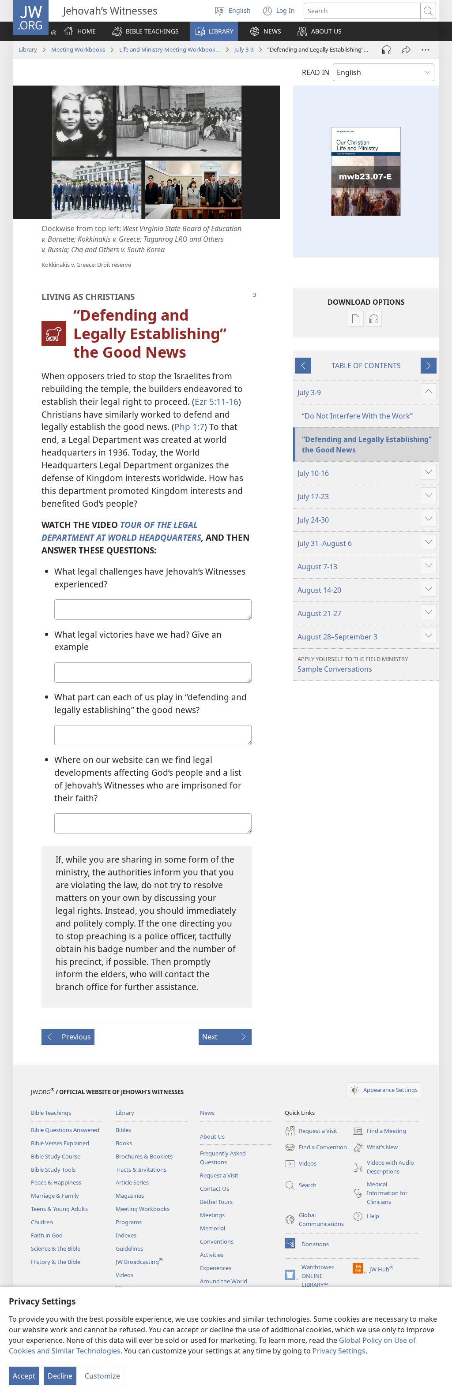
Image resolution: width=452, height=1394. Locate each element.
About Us (212, 1136)
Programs (129, 1222)
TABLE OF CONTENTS (366, 365)
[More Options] (425, 50)
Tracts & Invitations (141, 1170)
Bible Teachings (51, 1113)
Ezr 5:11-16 (216, 401)
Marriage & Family (55, 1196)
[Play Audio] (387, 50)
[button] (145, 31)
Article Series (132, 1182)
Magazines (130, 1196)
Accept (24, 1376)
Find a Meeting (379, 1131)
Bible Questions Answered (65, 1130)
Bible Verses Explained (60, 1143)
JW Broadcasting (139, 1262)
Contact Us (214, 1188)
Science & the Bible (55, 1248)
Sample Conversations (353, 664)
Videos (124, 1275)
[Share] (406, 50)
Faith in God (47, 1235)
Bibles (123, 1130)
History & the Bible (55, 1262)
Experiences (215, 1268)
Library (28, 49)
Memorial (212, 1228)
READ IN (315, 72)
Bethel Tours (216, 1202)
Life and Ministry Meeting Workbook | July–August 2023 (169, 49)
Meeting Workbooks (78, 49)
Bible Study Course (55, 1156)
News (207, 1113)
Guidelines (129, 1248)
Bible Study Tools (53, 1170)
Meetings (212, 1215)
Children (42, 1222)
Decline (60, 1376)
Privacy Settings (339, 1351)
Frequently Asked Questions (223, 1157)
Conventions (217, 1241)
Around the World (223, 1281)
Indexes (126, 1235)
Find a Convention (316, 1148)
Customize (102, 1376)
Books (124, 1143)
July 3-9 (243, 49)
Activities (211, 1255)
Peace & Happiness (56, 1182)
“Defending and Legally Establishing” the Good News (367, 444)
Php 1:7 (189, 427)
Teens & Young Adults (59, 1209)
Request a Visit (219, 1175)
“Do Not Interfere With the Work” (357, 416)
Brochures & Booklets (144, 1156)
